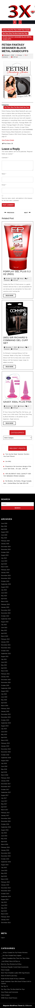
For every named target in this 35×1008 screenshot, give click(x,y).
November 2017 (5, 786)
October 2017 (5, 789)
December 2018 (5, 749)
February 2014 (5, 916)
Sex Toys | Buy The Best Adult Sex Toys (15, 33)
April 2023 (4, 598)
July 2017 (4, 798)
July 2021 (4, 659)
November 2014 (5, 890)
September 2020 (6, 688)
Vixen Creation (5, 995)
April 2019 (4, 737)
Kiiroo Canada (5, 970)
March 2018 (4, 775)
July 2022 (4, 624)
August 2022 (4, 621)
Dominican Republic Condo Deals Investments (14, 967)
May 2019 (4, 734)
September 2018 (6, 757)
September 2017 (6, 792)
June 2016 (4, 836)
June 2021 (4, 662)
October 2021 (5, 650)
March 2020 (4, 705)
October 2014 (5, 893)
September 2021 (6, 653)
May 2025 (4, 538)
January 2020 (5, 711)
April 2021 (4, 668)
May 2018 (4, 769)
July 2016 (4, 833)
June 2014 (4, 905)
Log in (3, 937)
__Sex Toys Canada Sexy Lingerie (11, 955)
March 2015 (4, 879)
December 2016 (5, 818)
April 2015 (4, 876)
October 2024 (5, 552)
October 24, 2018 (11, 278)
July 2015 (4, 867)
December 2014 (5, 888)
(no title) (8, 461)
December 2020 (5, 679)
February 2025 (5, 541)
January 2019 (5, 746)
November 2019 (5, 717)
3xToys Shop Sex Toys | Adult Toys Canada (16, 30)
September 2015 (6, 861)
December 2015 (5, 853)
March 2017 (4, 809)
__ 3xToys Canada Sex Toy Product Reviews (14, 952)
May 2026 (4, 526)
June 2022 (4, 627)
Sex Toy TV (4, 986)
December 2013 (5, 922)
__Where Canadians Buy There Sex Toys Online (15, 958)
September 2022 (6, 619)
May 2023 (4, 595)
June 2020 (4, 697)
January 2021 (5, 676)
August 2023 (4, 587)
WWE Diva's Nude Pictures (9, 998)
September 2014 (6, 896)
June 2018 (4, 766)
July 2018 (4, 763)
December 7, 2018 (11, 347)
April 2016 (4, 841)
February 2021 (5, 674)
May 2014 (4, 908)
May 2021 (4, 665)
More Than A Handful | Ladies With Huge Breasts (15, 973)
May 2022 (4, 630)
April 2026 (4, 529)
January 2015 (5, 885)
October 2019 (5, 720)
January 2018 (5, 781)
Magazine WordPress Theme (13, 1005)
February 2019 (5, 743)
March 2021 (4, 671)
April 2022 (4, 633)
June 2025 (4, 535)
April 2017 (4, 807)
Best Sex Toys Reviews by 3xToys (11, 964)
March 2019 (4, 740)
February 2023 (5, 604)
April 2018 (4, 772)
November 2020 (5, 682)
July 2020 (4, 694)
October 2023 (5, 581)
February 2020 (5, 708)
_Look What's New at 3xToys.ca (10, 961)
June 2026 (4, 523)
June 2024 (4, 561)
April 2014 (4, 911)
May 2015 (4, 873)
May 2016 (4, 838)
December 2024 (5, 546)
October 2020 (5, 685)
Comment (5, 157)
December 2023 (5, 575)
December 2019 (5, 714)
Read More (11, 296)
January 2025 (5, 543)
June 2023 (4, 593)
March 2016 (4, 844)
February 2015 (5, 882)
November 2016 (5, 821)
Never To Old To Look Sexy (9, 975)
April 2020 (4, 702)
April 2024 (4, 564)
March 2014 (4, 914)
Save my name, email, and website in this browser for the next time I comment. (17, 199)
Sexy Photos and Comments (9, 992)
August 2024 (4, 555)
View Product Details (8, 140)
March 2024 (4, 566)
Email (4, 185)
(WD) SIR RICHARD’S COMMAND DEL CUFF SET (15, 340)
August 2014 (4, 899)
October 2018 (5, 755)
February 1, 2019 (9, 55)
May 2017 (4, 804)
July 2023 (4, 590)
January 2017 (5, 815)
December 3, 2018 (11, 406)
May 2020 (4, 700)
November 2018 (5, 752)
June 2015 (4, 870)
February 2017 (5, 812)
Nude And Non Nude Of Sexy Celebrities (13, 978)
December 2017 (5, 783)
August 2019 (4, 726)
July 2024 (4, 558)
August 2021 (4, 656)
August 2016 (4, 830)
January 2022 (5, 642)
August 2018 (4, 760)
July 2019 (4, 728)
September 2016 (6, 827)
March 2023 (4, 601)
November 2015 (5, 856)
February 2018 (5, 778)
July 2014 (4, 902)
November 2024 (5, 549)
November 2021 (5, 647)
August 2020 (4, 691)
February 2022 (5, 639)
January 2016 (5, 850)
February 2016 (5, 847)
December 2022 (5, 610)
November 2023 (5, 578)
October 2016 (5, 824)
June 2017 (4, 801)
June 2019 (4, 731)
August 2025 (4, 532)
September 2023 (6, 584)
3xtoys (20, 55)
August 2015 (4, 864)
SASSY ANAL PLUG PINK (17, 402)
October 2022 (5, 616)
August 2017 (4, 795)
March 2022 (4, 636)
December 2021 (5, 645)
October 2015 (5, 859)
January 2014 (5, 919)
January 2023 (5, 607)
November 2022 (5, 613)
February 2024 (5, 569)
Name (4, 174)
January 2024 (5, 572)
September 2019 (6, 723)
